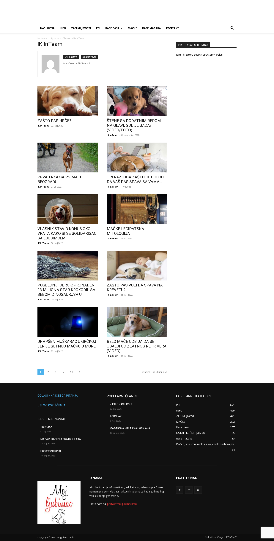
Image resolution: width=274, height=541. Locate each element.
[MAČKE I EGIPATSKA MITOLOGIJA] (137, 209)
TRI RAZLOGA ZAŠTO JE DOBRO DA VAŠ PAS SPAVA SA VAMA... (135, 179)
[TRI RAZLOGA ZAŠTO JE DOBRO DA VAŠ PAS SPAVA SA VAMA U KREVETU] (137, 157)
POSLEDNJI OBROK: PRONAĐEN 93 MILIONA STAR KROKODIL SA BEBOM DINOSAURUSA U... (66, 290)
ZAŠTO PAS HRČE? (54, 121)
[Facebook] (179, 490)
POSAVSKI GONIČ (50, 451)
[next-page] (80, 372)
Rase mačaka (151, 28)
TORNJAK (46, 426)
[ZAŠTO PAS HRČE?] (67, 101)
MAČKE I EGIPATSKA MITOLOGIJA (125, 231)
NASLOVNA (47, 28)
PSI (98, 28)
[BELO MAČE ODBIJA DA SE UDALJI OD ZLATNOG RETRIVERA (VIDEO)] (137, 322)
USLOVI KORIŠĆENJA (51, 405)
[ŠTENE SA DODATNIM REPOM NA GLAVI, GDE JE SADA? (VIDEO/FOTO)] (137, 101)
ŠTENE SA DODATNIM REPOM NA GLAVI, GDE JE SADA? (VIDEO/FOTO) (134, 125)
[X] (198, 490)
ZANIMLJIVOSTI (81, 28)
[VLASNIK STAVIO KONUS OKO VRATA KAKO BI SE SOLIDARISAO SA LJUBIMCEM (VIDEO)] (67, 209)
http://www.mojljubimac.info (77, 63)
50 (71, 372)
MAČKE (132, 28)
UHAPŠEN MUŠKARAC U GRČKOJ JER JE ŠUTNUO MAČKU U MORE (66, 343)
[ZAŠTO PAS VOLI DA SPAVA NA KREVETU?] (137, 265)
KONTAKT (172, 28)
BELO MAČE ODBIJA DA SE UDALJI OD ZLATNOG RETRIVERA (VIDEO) (136, 346)
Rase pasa (112, 28)
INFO (63, 28)
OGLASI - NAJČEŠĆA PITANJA (57, 395)
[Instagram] (189, 490)
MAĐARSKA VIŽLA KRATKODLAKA (60, 439)
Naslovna (42, 38)
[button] (232, 28)
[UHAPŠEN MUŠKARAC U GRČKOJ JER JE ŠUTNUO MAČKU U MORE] (67, 322)
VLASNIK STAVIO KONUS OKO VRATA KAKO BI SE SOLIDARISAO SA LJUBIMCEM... (67, 233)
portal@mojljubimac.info (122, 504)
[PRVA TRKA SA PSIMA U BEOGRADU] (67, 157)
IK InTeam (43, 125)
